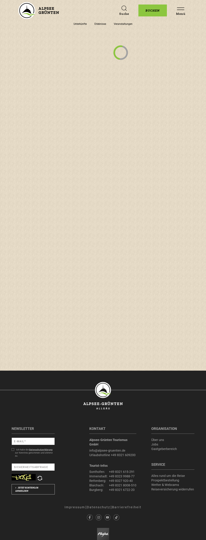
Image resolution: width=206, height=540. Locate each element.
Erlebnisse (100, 23)
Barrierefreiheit (126, 507)
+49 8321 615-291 (122, 472)
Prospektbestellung (165, 480)
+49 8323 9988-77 (122, 476)
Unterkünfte (80, 23)
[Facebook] (90, 517)
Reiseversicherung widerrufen (172, 489)
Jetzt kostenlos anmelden (26, 489)
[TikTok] (116, 517)
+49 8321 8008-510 (122, 485)
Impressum (75, 507)
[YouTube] (107, 517)
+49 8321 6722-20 (122, 490)
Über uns (157, 440)
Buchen (152, 10)
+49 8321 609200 (123, 455)
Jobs (154, 444)
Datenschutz (98, 507)
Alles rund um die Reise (168, 476)
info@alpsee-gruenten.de (107, 450)
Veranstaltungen (123, 23)
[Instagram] (98, 517)
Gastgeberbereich (164, 449)
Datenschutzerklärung (40, 449)
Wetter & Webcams (165, 485)
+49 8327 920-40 (121, 481)
